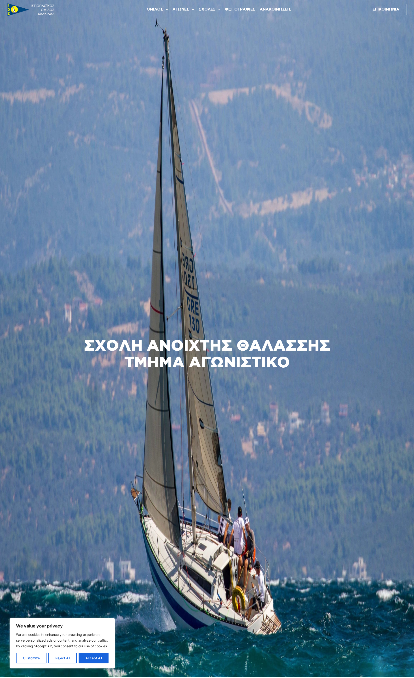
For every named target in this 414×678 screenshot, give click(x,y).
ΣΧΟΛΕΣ (207, 9)
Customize (31, 658)
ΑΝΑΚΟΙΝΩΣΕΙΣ (275, 9)
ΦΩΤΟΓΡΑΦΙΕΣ (240, 9)
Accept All (94, 658)
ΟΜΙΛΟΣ (155, 9)
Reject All (62, 658)
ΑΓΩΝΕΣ (180, 9)
